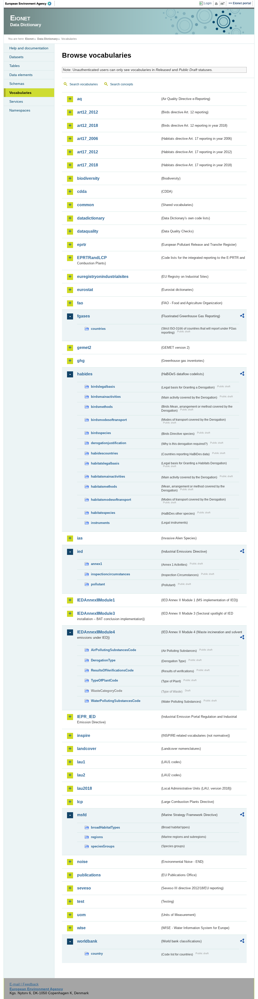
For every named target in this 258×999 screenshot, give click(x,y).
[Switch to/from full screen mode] (224, 3)
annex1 (96, 564)
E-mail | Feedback (24, 984)
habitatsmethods (104, 486)
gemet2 (84, 347)
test (80, 901)
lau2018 (84, 788)
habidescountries (104, 453)
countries (98, 329)
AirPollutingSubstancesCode (113, 650)
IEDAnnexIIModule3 (96, 613)
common (85, 205)
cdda (82, 191)
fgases (83, 316)
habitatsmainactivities (108, 476)
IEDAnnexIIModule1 (96, 600)
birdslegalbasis (103, 386)
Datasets (16, 57)
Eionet (29, 38)
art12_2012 (87, 112)
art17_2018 (87, 165)
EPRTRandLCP (92, 258)
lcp (80, 802)
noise (82, 862)
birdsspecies (101, 433)
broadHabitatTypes (105, 827)
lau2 (81, 775)
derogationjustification (108, 443)
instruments (100, 523)
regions (97, 837)
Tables (14, 66)
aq (79, 99)
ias (80, 538)
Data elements (21, 75)
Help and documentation (28, 48)
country (97, 953)
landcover (86, 748)
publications (89, 875)
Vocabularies (20, 93)
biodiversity (88, 178)
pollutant (98, 584)
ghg (81, 361)
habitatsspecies (103, 513)
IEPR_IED (86, 717)
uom (81, 915)
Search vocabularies (84, 84)
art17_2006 (87, 138)
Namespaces (19, 110)
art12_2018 (87, 125)
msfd (82, 815)
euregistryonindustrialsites (102, 276)
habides (84, 374)
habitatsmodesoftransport (111, 500)
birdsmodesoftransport (109, 420)
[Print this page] (217, 3)
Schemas (16, 84)
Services (16, 101)
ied (80, 551)
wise (81, 928)
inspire (83, 735)
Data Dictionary (47, 38)
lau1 (81, 762)
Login (208, 3)
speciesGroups (102, 846)
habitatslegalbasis (105, 463)
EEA (30, 3)
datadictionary (91, 218)
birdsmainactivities (106, 397)
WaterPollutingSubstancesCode (115, 701)
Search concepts (121, 84)
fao (80, 303)
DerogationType (103, 660)
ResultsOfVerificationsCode (112, 670)
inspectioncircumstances (110, 574)
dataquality (87, 231)
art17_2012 (87, 152)
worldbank (87, 941)
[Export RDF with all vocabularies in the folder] (242, 316)
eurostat (85, 290)
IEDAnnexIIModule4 (96, 632)
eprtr (81, 244)
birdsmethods (102, 407)
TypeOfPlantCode (104, 680)
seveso (84, 888)
